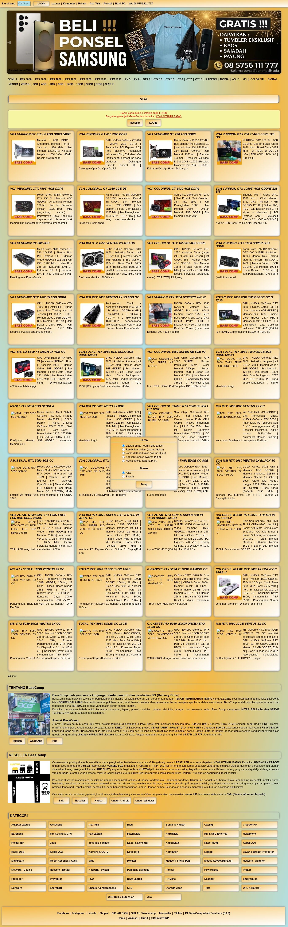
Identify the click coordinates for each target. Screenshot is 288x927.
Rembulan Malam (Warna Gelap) (145, 449)
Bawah (130, 476)
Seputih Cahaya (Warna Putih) (143, 456)
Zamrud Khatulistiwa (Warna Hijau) (146, 453)
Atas (128, 472)
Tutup (144, 484)
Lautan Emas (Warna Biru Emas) (144, 445)
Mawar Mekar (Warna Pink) (141, 460)
